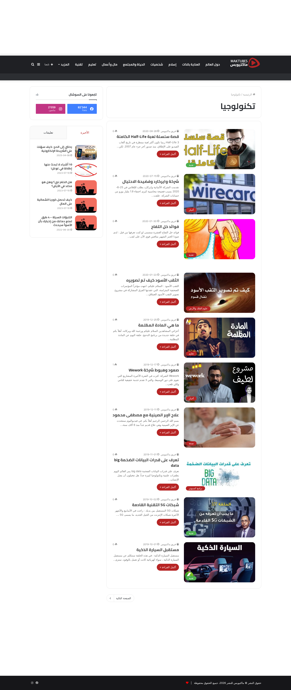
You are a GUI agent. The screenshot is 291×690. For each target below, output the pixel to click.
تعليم (92, 64)
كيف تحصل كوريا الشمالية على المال (54, 201)
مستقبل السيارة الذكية (157, 549)
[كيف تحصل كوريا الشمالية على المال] (86, 205)
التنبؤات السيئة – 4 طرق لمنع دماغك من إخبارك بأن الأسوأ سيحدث (55, 221)
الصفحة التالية (123, 598)
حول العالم (212, 64)
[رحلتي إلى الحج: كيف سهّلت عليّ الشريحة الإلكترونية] (86, 152)
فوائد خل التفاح (165, 226)
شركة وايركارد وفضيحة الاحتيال (150, 181)
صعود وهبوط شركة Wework (154, 370)
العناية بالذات (191, 64)
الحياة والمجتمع (134, 64)
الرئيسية (248, 94)
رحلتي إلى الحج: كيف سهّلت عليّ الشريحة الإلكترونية (54, 148)
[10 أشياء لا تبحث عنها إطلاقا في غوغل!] (86, 170)
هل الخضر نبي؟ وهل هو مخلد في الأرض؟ (57, 184)
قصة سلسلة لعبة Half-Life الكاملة (148, 136)
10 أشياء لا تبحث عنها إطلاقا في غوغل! (58, 166)
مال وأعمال (109, 64)
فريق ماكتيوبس (168, 131)
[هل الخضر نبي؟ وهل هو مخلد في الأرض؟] (86, 187)
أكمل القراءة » (168, 154)
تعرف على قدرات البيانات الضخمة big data (146, 462)
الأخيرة (85, 132)
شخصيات (156, 64)
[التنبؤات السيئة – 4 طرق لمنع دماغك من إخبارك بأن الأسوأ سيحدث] (86, 222)
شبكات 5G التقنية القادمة (155, 504)
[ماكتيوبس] (245, 62)
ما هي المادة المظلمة (158, 325)
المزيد (65, 64)
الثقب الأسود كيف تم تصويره (152, 280)
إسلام (172, 64)
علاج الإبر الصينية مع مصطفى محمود (146, 415)
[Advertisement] (145, 27)
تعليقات (48, 132)
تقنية (79, 64)
